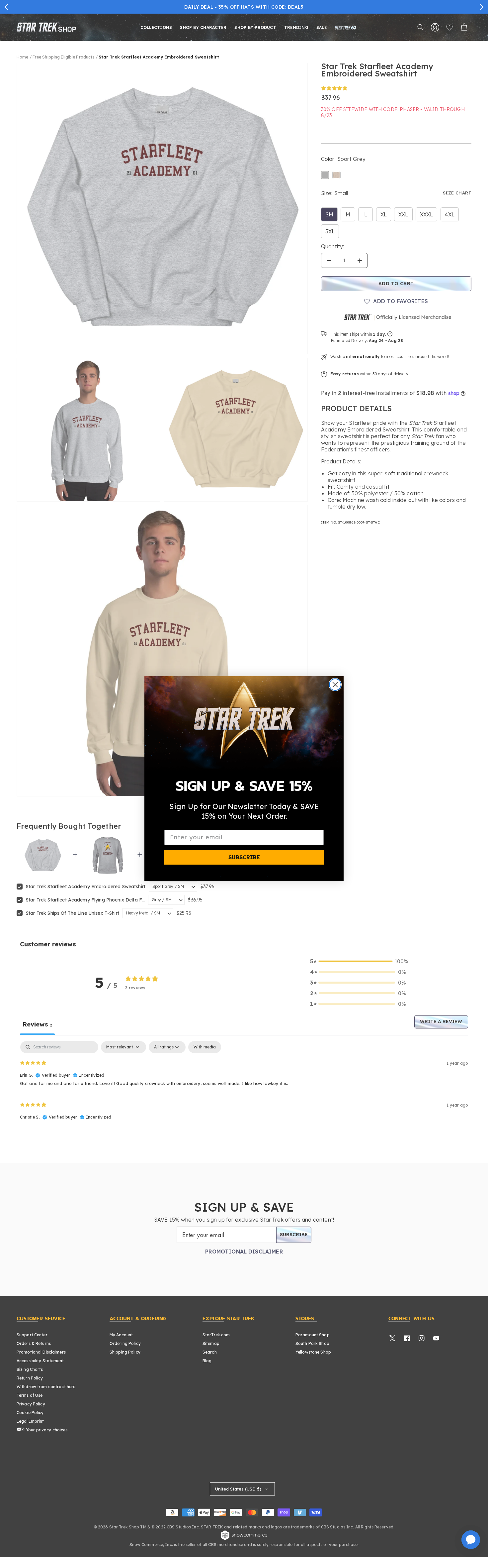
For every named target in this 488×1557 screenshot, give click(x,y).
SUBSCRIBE (244, 857)
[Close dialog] (335, 684)
